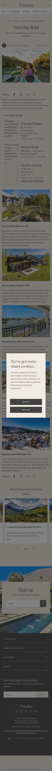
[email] (27, 94)
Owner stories (39, 11)
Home (10, 21)
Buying (26, 11)
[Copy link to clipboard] (34, 94)
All (3, 11)
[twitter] (21, 94)
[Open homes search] (49, 5)
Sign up (42, 694)
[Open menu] (3, 5)
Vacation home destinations (33, 21)
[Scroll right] (50, 11)
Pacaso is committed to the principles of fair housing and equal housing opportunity (26, 732)
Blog (17, 21)
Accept (26, 402)
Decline (26, 410)
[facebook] (14, 94)
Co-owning (14, 11)
